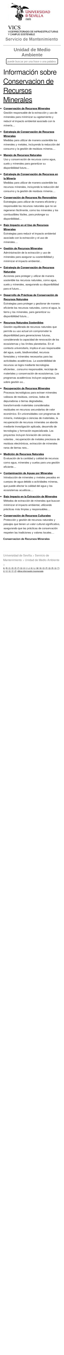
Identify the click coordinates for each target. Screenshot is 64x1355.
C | (9, 568)
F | (18, 568)
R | (52, 568)
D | (12, 568)
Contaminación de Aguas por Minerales (28, 473)
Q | (49, 568)
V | (7, 571)
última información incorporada (30, 571)
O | (43, 568)
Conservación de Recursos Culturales (27, 515)
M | (37, 568)
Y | (12, 571)
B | (7, 568)
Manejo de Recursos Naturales (23, 155)
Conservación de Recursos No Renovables (30, 197)
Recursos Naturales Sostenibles (23, 322)
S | (55, 568)
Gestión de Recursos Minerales (23, 248)
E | (15, 568)
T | (58, 568)
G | (21, 568)
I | (27, 568)
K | (32, 568)
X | (10, 571)
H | (24, 568)
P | (46, 568)
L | (34, 568)
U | (4, 571)
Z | (15, 571)
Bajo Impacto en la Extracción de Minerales (30, 496)
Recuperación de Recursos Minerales (27, 388)
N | (40, 568)
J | (29, 568)
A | (4, 568)
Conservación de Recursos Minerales (27, 108)
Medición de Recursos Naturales (24, 454)
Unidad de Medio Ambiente (32, 52)
